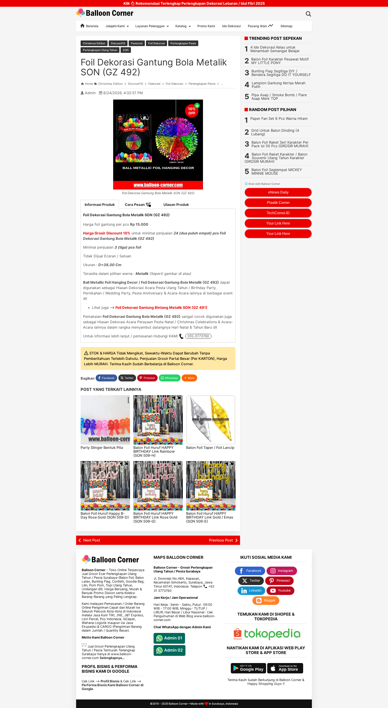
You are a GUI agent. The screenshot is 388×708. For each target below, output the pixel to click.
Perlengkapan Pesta (183, 43)
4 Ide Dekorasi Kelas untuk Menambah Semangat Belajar (275, 49)
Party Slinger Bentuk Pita (102, 447)
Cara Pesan (135, 204)
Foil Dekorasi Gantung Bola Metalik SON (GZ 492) (154, 67)
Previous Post (221, 540)
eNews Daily (278, 192)
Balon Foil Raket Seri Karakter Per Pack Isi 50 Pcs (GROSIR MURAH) (280, 144)
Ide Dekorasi (231, 26)
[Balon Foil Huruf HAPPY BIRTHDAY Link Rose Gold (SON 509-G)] (158, 485)
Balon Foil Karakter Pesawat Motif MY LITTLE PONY (280, 61)
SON (126, 50)
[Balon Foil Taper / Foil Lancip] (211, 420)
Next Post (91, 540)
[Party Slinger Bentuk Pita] (105, 420)
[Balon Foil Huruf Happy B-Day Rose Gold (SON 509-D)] (105, 485)
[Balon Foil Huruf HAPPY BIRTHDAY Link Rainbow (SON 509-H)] (158, 420)
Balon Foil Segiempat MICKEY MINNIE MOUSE (276, 171)
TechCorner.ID (278, 213)
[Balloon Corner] (105, 13)
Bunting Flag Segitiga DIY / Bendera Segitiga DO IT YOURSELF (281, 73)
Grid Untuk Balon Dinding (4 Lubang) (275, 132)
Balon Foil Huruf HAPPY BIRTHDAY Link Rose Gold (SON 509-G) (155, 517)
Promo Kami (206, 26)
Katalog (181, 26)
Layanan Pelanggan (150, 26)
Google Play (251, 669)
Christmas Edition (94, 43)
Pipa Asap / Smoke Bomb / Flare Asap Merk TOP (279, 97)
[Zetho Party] (237, 639)
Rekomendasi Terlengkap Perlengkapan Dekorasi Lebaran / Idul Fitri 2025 (194, 3)
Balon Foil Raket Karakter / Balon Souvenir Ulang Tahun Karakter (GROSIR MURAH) (276, 158)
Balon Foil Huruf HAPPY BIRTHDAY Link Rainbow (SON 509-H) (154, 451)
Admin (90, 93)
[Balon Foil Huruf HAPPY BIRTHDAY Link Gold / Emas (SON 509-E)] (211, 485)
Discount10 (118, 43)
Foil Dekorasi (156, 43)
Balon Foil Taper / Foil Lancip (210, 447)
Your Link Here (278, 223)
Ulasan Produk (176, 204)
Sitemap (286, 26)
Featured (137, 43)
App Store (288, 669)
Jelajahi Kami (115, 26)
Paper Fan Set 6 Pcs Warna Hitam (279, 118)
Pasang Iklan (258, 26)
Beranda (91, 26)
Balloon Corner (178, 703)
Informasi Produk (100, 204)
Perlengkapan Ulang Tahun (100, 50)
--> (158, 307)
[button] (189, 377)
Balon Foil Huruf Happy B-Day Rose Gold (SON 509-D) (105, 515)
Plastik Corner (278, 203)
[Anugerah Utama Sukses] (272, 639)
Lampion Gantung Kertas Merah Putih (278, 85)
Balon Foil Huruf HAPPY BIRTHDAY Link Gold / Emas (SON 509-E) (209, 517)
